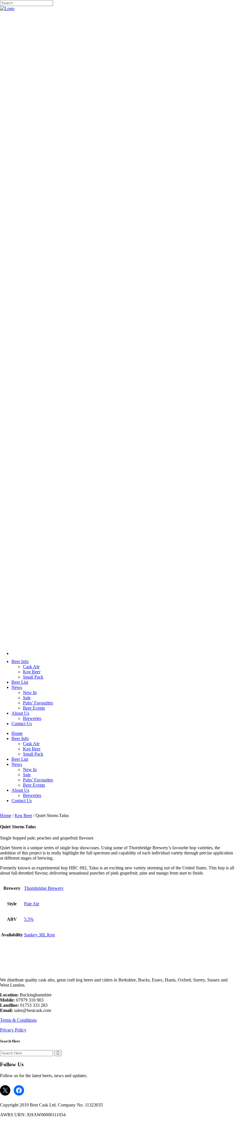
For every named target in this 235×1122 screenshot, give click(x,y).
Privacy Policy (13, 1029)
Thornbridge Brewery (44, 888)
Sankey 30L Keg (39, 934)
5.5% (29, 919)
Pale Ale (31, 903)
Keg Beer (23, 815)
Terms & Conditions (18, 1020)
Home (5, 815)
